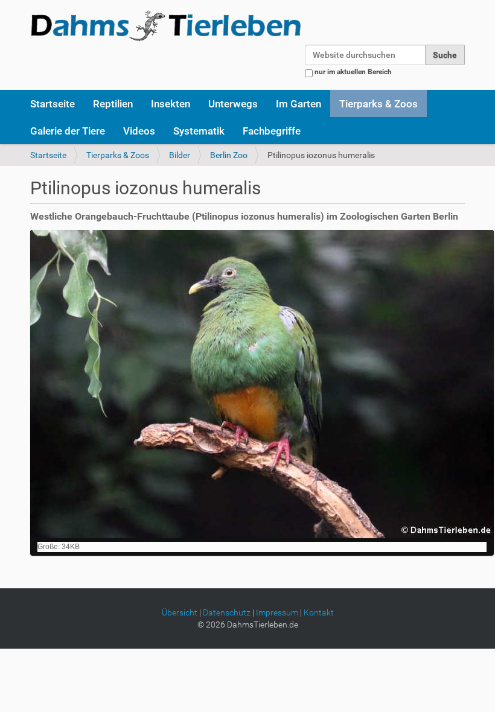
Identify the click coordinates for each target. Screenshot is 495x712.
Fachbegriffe (272, 131)
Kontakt (319, 612)
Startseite (52, 104)
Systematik (199, 131)
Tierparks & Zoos (378, 104)
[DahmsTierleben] (165, 25)
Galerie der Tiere (67, 131)
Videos (139, 131)
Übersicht (179, 612)
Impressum (277, 612)
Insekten (170, 104)
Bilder (179, 155)
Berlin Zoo (229, 155)
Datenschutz (227, 612)
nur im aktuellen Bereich (353, 72)
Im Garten (298, 104)
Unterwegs (233, 104)
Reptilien (113, 104)
